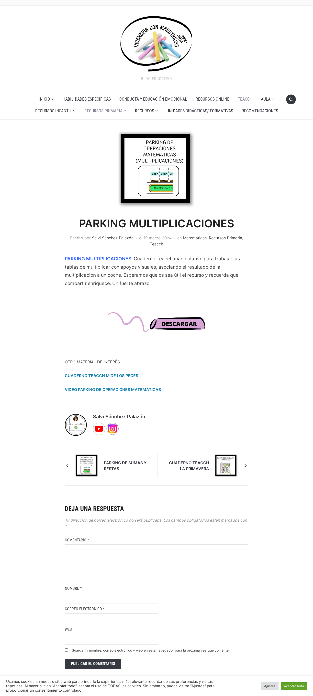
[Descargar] (156, 326)
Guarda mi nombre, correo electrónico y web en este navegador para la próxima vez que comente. (151, 650)
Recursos (144, 110)
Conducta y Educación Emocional (153, 99)
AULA (265, 99)
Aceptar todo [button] (294, 686)
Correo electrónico (85, 609)
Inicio (44, 99)
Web (68, 629)
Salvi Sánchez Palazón (113, 237)
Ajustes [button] (270, 686)
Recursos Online (212, 99)
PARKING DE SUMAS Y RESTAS (125, 465)
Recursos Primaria (103, 110)
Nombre (73, 588)
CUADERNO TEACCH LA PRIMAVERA (189, 465)
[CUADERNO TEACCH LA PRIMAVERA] (226, 465)
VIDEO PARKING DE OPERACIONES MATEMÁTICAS (113, 389)
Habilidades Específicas (87, 99)
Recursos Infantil (53, 110)
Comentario (77, 540)
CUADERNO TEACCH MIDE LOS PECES (101, 375)
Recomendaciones (260, 110)
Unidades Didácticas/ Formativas (200, 110)
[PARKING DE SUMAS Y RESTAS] (87, 465)
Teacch (245, 99)
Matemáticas (195, 237)
